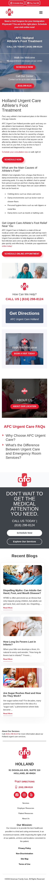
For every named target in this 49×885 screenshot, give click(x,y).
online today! (7, 246)
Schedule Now (18, 3)
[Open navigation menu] (40, 12)
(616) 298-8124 (34, 46)
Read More (7, 608)
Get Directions (26, 781)
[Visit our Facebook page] (17, 795)
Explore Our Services (24, 541)
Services (25, 803)
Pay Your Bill (34, 3)
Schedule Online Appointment (22, 254)
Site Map (24, 859)
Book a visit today (24, 354)
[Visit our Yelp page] (31, 795)
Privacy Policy (24, 848)
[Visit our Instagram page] (24, 795)
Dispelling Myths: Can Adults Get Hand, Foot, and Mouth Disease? (22, 591)
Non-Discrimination (24, 853)
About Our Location (24, 406)
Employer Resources (25, 808)
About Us (25, 818)
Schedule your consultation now (15, 152)
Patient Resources (25, 813)
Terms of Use (24, 864)
